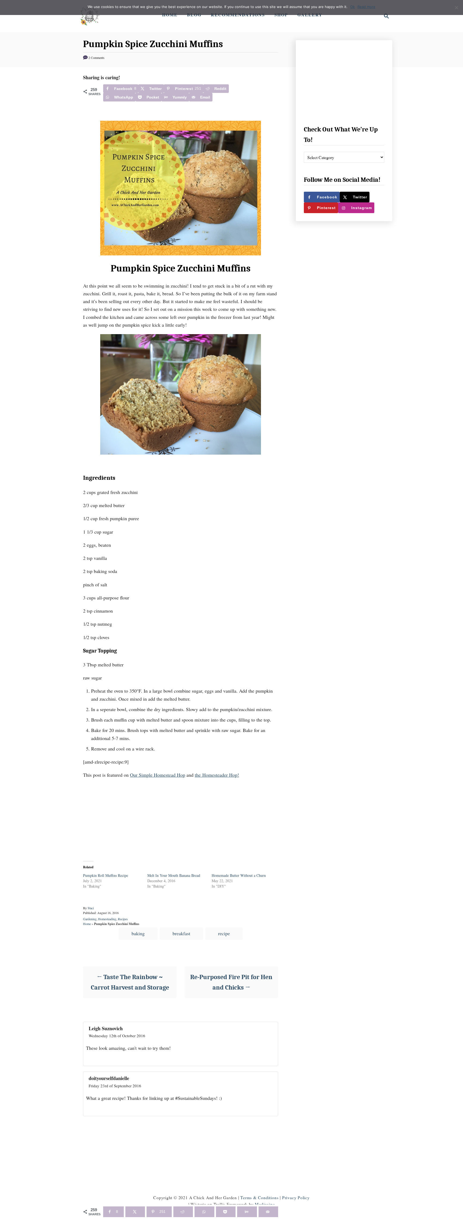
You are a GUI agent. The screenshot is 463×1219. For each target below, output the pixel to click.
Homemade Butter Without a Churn (239, 875)
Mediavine (265, 1204)
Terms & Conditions (259, 1197)
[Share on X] (135, 1211)
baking (138, 933)
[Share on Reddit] (183, 1211)
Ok (352, 7)
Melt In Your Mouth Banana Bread (173, 875)
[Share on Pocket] (226, 1211)
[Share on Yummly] (247, 1211)
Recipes (123, 919)
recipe (224, 933)
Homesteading (107, 919)
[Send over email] (268, 1211)
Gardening (89, 919)
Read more (366, 7)
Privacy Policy (296, 1197)
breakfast (181, 933)
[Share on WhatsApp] (204, 1211)
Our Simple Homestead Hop (157, 775)
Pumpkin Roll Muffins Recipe (105, 875)
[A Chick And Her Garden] (89, 16)
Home (87, 924)
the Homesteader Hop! (217, 775)
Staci (91, 908)
